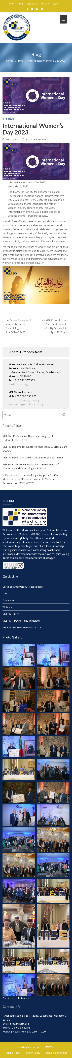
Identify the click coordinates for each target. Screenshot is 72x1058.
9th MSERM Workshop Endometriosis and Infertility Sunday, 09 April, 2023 (53, 326)
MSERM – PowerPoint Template (21, 620)
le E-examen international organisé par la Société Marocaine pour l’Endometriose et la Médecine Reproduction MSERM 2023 (31, 479)
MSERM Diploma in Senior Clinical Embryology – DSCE (33, 457)
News (12, 3)
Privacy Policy (32, 1052)
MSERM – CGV (11, 613)
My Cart (45, 3)
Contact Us (32, 3)
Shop (5, 593)
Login (55, 3)
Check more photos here (17, 998)
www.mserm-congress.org (24, 400)
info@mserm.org (18, 384)
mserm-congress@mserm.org (26, 404)
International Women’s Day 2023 (33, 129)
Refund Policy (12, 1052)
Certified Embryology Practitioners (23, 586)
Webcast (8, 607)
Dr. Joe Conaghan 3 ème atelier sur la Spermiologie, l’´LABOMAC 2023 (18, 326)
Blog (20, 3)
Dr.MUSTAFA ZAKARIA (35, 139)
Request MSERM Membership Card (23, 627)
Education (8, 600)
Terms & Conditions (55, 1052)
